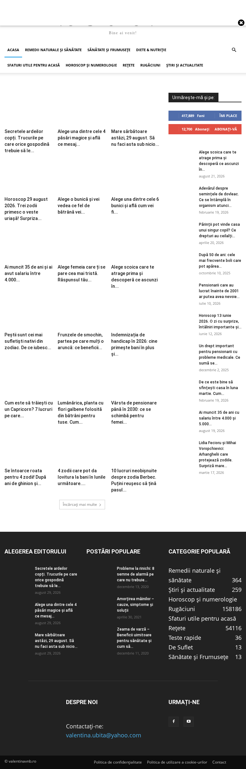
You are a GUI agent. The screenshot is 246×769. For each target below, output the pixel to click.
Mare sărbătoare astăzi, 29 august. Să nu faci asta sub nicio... (135, 138)
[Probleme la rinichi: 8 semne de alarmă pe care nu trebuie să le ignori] (99, 575)
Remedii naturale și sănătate (53, 49)
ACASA (13, 49)
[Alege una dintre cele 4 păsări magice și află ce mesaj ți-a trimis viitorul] (82, 109)
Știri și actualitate (184, 65)
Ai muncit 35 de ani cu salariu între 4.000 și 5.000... (219, 418)
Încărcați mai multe (80, 504)
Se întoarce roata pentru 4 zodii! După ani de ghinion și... (25, 477)
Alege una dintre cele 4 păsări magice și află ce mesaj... (81, 138)
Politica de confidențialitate (118, 762)
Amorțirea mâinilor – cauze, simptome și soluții (135, 605)
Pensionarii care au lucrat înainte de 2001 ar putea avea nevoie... (219, 291)
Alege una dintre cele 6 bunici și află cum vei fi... (135, 206)
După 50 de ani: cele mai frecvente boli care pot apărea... (220, 261)
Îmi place (228, 115)
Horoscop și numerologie (91, 65)
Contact (219, 762)
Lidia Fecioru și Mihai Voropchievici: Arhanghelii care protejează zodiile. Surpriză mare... (217, 454)
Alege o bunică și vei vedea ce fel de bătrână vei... (78, 206)
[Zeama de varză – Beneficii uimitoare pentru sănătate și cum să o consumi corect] (99, 635)
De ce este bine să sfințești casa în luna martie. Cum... (218, 388)
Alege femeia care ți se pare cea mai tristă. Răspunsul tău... (81, 273)
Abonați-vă (226, 129)
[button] (234, 49)
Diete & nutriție (151, 49)
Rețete (129, 65)
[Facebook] (173, 722)
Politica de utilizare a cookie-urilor (177, 762)
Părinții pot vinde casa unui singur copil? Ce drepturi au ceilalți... (219, 230)
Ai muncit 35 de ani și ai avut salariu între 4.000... (28, 273)
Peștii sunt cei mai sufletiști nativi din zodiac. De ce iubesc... (27, 341)
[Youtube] (189, 722)
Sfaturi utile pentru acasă (33, 65)
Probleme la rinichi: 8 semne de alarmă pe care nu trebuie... (135, 574)
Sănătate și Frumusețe (108, 49)
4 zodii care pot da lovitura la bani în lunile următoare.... (81, 477)
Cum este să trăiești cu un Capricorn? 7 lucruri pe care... (28, 409)
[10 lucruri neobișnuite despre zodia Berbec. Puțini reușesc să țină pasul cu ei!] (135, 448)
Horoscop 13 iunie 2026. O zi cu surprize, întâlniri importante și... (220, 321)
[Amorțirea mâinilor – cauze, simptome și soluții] (99, 605)
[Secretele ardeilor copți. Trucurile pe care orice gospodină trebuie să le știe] (28, 109)
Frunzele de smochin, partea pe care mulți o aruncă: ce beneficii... (81, 341)
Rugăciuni (150, 65)
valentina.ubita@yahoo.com (103, 735)
